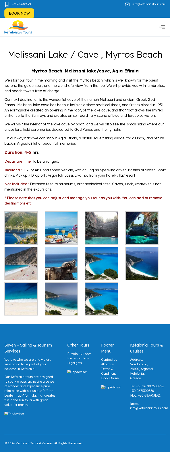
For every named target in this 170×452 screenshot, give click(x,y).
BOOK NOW (19, 13)
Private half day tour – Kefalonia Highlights (79, 358)
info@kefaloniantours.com (149, 4)
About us (107, 364)
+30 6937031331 (21, 4)
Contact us (109, 360)
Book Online (110, 378)
